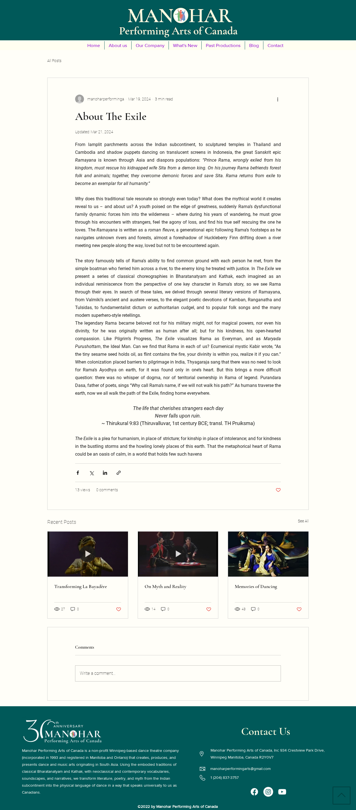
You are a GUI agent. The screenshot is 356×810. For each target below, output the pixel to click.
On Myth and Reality (165, 586)
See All (303, 521)
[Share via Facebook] (77, 472)
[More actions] (277, 99)
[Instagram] (268, 792)
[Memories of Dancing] (268, 554)
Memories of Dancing (256, 586)
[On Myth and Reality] (178, 554)
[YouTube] (282, 792)
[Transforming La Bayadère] (88, 554)
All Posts (54, 60)
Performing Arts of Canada (178, 30)
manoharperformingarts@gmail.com (240, 768)
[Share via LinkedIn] (105, 472)
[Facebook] (254, 792)
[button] (118, 45)
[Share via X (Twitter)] (91, 472)
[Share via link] (118, 472)
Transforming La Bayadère (80, 586)
